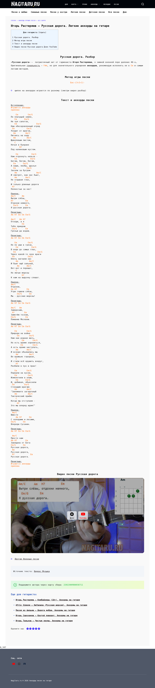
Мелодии (107, 4)
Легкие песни (78, 12)
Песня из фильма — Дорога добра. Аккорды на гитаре (45, 610)
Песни (116, 4)
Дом (66, 4)
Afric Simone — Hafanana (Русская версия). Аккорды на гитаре (51, 605)
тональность (33, 65)
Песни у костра (58, 12)
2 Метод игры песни (22, 40)
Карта (73, 4)
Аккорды (94, 4)
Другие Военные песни (27, 559)
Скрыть (42, 32)
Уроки (84, 4)
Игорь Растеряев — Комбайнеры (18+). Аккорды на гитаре (48, 600)
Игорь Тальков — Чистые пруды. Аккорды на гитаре (44, 621)
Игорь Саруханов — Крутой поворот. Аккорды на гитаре (47, 615)
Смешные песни (39, 12)
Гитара (13, 20)
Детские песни (97, 12)
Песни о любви (19, 12)
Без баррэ (42, 20)
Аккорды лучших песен (27, 20)
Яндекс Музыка (42, 571)
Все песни (113, 12)
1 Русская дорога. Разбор (25, 37)
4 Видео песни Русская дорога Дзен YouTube (34, 47)
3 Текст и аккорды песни (24, 44)
